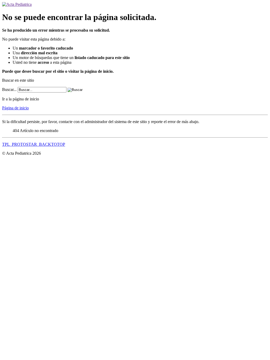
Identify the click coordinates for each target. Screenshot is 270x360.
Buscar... (9, 89)
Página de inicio (15, 108)
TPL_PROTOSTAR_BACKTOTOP (33, 144)
